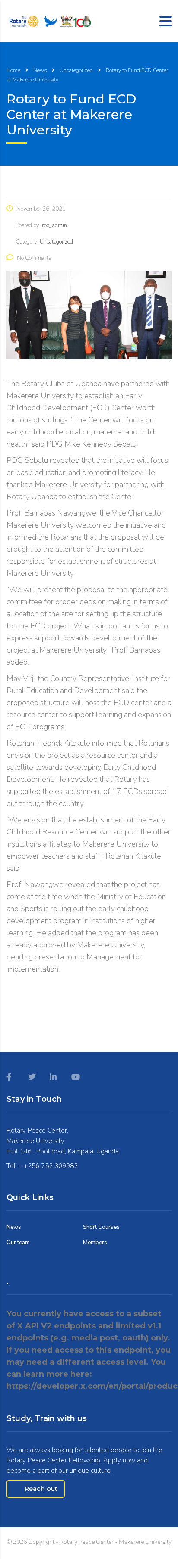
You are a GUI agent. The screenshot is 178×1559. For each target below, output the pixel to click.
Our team (18, 1242)
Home (13, 70)
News (13, 1227)
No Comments (34, 258)
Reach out (41, 1489)
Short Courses (101, 1227)
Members (95, 1242)
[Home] (49, 20)
